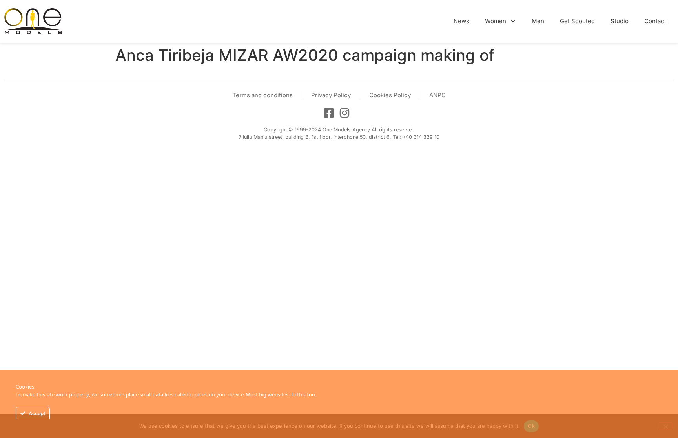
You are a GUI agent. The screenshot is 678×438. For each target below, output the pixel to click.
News (461, 21)
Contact (655, 21)
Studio (620, 21)
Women (495, 21)
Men (538, 21)
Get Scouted (577, 21)
